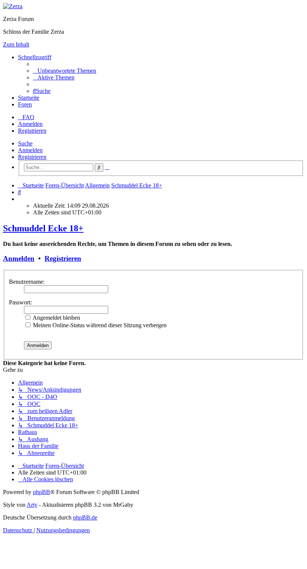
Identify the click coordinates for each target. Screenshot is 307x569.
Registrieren (32, 157)
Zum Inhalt (16, 44)
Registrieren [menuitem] (32, 130)
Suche (25, 143)
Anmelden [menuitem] (30, 124)
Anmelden (30, 150)
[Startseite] (12, 6)
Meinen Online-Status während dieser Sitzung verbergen (99, 325)
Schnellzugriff (34, 57)
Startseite (28, 97)
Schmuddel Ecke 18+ (43, 228)
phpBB (41, 492)
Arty (32, 505)
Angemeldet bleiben (55, 317)
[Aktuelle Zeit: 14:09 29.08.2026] (20, 199)
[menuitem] (64, 70)
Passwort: (20, 302)
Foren (25, 104)
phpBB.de (85, 517)
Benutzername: (27, 282)
